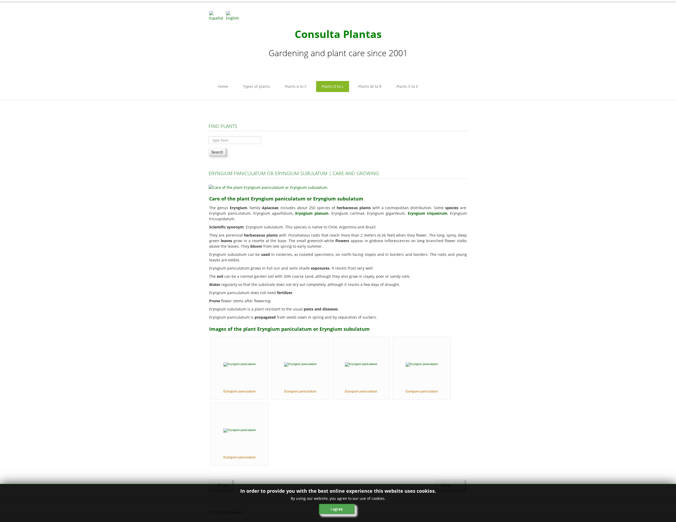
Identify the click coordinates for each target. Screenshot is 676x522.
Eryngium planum (311, 213)
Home (223, 86)
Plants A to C (296, 86)
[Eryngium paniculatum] (239, 364)
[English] (234, 15)
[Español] (217, 15)
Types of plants (256, 86)
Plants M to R (370, 86)
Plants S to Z (407, 86)
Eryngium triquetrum (427, 213)
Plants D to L (333, 86)
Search (217, 152)
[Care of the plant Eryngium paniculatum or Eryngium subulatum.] (268, 186)
